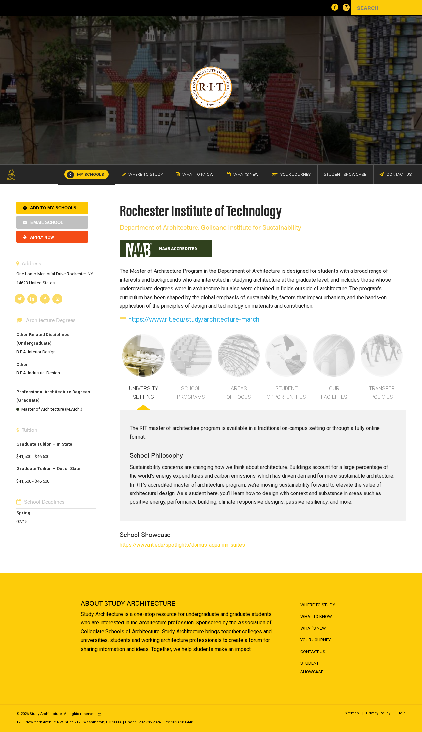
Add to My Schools (53, 208)
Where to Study (317, 604)
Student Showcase (311, 667)
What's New (313, 628)
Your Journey (315, 639)
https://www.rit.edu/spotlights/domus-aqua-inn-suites (182, 545)
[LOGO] (11, 174)
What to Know (316, 616)
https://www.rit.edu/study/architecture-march (193, 319)
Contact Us (312, 651)
